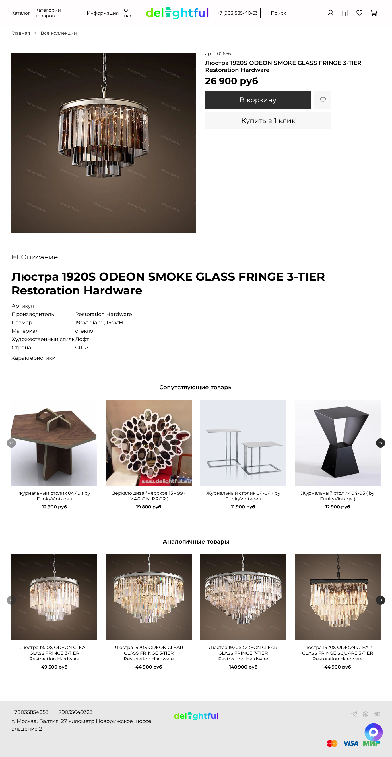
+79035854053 (29, 712)
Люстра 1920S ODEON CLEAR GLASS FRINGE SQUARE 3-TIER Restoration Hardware (337, 653)
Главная (20, 33)
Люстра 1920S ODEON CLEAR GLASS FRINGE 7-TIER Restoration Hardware (243, 653)
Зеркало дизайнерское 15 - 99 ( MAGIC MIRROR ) (148, 496)
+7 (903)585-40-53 (237, 13)
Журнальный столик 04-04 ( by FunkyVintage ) (243, 496)
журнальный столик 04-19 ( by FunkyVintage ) (54, 496)
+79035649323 (74, 712)
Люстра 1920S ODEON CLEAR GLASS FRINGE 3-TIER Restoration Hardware (54, 653)
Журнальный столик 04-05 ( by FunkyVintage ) (337, 496)
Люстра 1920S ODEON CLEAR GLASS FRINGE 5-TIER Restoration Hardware (149, 653)
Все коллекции (59, 33)
